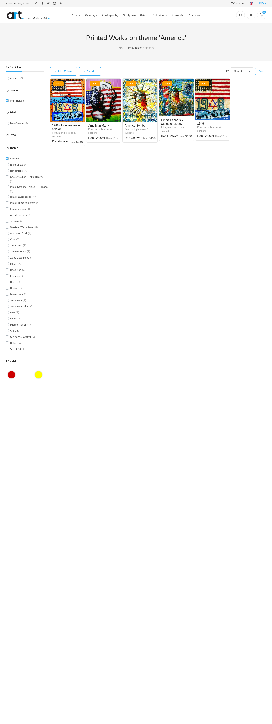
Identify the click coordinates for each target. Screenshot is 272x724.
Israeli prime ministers (22, 203)
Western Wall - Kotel (21, 227)
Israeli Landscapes (20, 196)
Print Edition (67, 71)
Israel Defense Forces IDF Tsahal (29, 186)
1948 (200, 123)
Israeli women (18, 209)
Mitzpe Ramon (18, 324)
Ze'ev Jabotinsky (19, 257)
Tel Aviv (14, 221)
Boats (13, 263)
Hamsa (14, 282)
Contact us (239, 3)
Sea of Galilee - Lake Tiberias (27, 177)
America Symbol (135, 125)
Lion (12, 312)
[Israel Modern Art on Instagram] (54, 4)
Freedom (15, 276)
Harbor (14, 288)
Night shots (16, 164)
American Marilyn (99, 125)
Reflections (16, 170)
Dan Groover (60, 141)
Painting (14, 78)
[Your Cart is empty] (261, 15)
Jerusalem (16, 300)
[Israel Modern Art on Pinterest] (60, 4)
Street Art (15, 349)
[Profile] (251, 15)
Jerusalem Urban (19, 306)
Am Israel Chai (18, 233)
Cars (12, 239)
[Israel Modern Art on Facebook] (42, 4)
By (227, 70)
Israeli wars (16, 294)
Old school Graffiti (20, 337)
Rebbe (13, 343)
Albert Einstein (18, 215)
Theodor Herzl (18, 251)
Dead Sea (15, 270)
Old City (14, 330)
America (94, 71)
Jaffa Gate (16, 245)
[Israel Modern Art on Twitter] (48, 4)
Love (13, 318)
